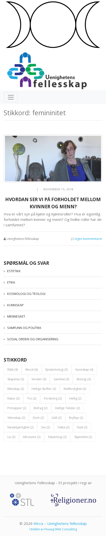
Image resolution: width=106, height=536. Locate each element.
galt (56, 418)
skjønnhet (83, 437)
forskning (53, 398)
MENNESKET (16, 316)
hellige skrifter (44, 389)
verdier (39, 379)
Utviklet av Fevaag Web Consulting (53, 529)
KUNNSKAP (15, 305)
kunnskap (84, 369)
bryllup (76, 418)
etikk (12, 369)
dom (38, 418)
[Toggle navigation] (11, 97)
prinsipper (16, 408)
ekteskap (15, 389)
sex (45, 427)
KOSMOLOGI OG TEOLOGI (26, 293)
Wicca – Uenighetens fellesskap (60, 523)
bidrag (40, 408)
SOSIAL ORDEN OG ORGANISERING (32, 339)
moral (31, 369)
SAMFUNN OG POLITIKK (24, 327)
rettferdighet (75, 389)
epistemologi (56, 369)
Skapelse (15, 379)
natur (13, 398)
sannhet (61, 379)
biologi (84, 379)
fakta (63, 427)
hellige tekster (67, 408)
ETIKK (11, 282)
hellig (75, 398)
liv (11, 437)
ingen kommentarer (88, 239)
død (82, 427)
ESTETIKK (14, 271)
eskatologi (57, 437)
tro (31, 398)
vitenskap (16, 418)
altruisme (31, 437)
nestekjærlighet (20, 427)
